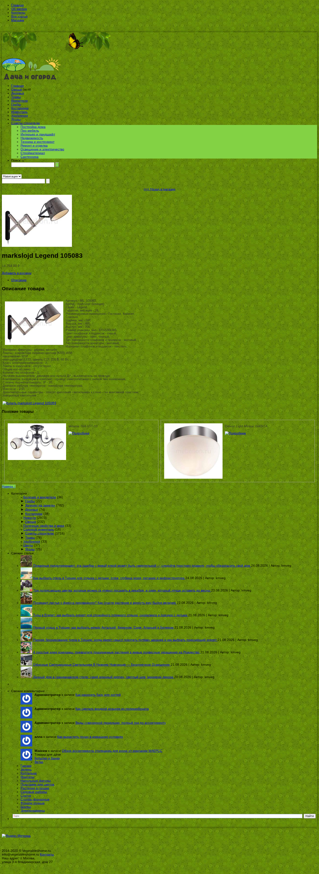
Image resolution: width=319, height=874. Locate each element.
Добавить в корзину (17, 273)
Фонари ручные (33, 803)
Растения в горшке (35, 788)
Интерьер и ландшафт (38, 134)
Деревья (17, 93)
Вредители (19, 101)
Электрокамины (33, 810)
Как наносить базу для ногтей (98, 695)
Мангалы (27, 777)
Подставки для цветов (37, 784)
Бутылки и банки (47, 758)
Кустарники (19, 108)
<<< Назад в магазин (159, 189)
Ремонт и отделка (34, 145)
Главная (17, 5)
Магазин (17, 20)
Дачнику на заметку (40, 505)
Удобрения (19, 115)
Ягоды (16, 119)
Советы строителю (25, 123)
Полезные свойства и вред (43, 525)
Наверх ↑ (9, 486)
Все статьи (19, 16)
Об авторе (19, 9)
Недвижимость (32, 138)
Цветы (28, 545)
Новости (29, 518)
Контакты (18, 12)
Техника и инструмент (37, 142)
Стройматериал (33, 153)
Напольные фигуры (36, 780)
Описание (19, 280)
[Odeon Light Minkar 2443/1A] (235, 433)
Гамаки (26, 766)
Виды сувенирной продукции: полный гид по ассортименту (120, 723)
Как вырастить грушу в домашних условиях (90, 737)
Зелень (26, 769)
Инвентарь (19, 112)
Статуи (26, 795)
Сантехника (30, 157)
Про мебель (30, 130)
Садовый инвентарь (38, 529)
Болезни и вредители (39, 497)
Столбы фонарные (35, 799)
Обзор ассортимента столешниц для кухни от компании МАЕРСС (112, 751)
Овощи (16, 89)
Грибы (16, 104)
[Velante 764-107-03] (78, 433)
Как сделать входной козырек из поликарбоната (112, 709)
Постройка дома (33, 127)
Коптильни (29, 773)
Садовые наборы (34, 792)
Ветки (39, 762)
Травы (16, 97)
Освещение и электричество (42, 149)
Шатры (26, 807)
